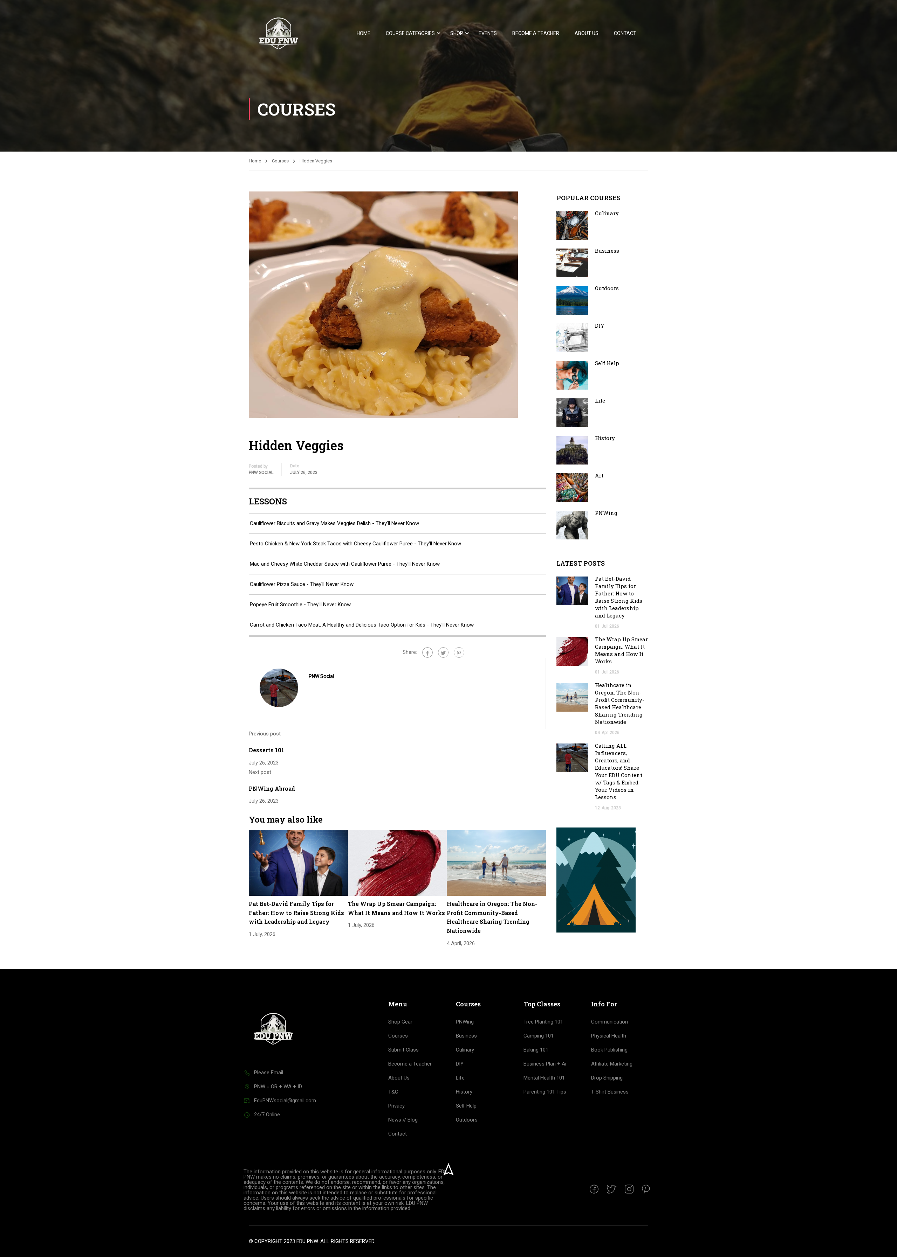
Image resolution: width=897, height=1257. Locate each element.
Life (600, 400)
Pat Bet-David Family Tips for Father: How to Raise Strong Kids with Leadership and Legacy (296, 912)
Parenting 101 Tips (544, 1092)
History (605, 437)
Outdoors (607, 288)
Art (599, 475)
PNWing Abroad (272, 788)
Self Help (607, 362)
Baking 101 (535, 1050)
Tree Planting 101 (543, 1022)
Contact (625, 33)
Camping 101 (538, 1036)
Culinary (607, 213)
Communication (609, 1022)
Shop (456, 33)
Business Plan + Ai (544, 1064)
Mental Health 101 (544, 1078)
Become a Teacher (535, 33)
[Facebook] (427, 652)
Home (363, 33)
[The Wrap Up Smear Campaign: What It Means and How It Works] (397, 862)
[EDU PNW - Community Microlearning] (278, 33)
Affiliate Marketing (611, 1064)
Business (607, 250)
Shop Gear (400, 1022)
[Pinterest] (459, 652)
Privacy (396, 1106)
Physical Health (608, 1036)
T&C (393, 1092)
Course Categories (410, 33)
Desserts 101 (266, 750)
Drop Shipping (607, 1078)
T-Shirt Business (610, 1092)
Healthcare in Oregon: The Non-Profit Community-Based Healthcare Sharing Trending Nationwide (619, 703)
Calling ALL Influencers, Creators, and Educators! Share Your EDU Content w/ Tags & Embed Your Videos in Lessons (618, 771)
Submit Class (403, 1050)
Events (488, 33)
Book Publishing (609, 1050)
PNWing (606, 512)
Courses (280, 160)
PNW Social (261, 472)
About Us (586, 33)
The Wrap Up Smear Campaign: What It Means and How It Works (621, 650)
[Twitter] (443, 652)
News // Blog (403, 1120)
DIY (599, 325)
